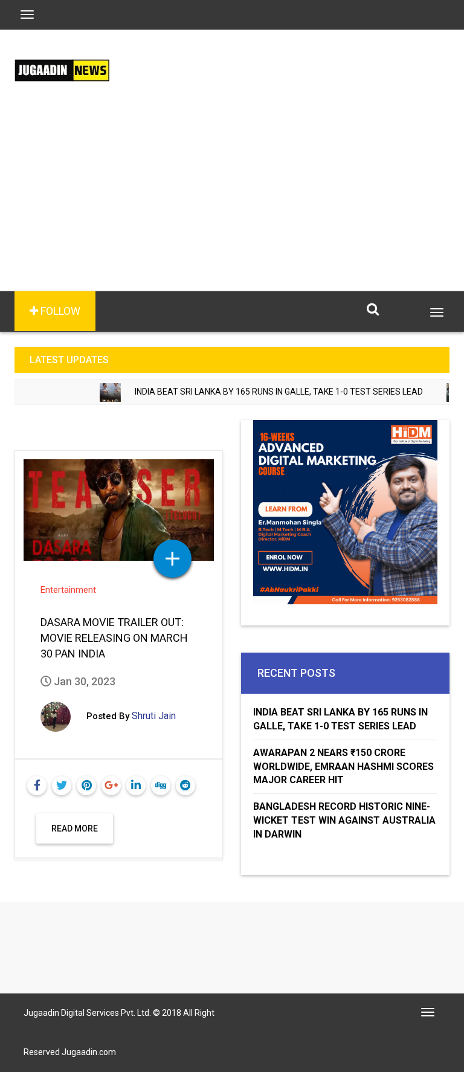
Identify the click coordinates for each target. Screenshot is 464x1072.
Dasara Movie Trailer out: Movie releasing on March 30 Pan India (114, 638)
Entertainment (68, 589)
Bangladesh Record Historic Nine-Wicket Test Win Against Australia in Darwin (344, 820)
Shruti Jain (154, 716)
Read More (74, 828)
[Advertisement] (232, 200)
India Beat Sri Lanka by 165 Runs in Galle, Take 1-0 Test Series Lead (263, 391)
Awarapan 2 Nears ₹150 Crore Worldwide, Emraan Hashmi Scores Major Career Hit (343, 766)
